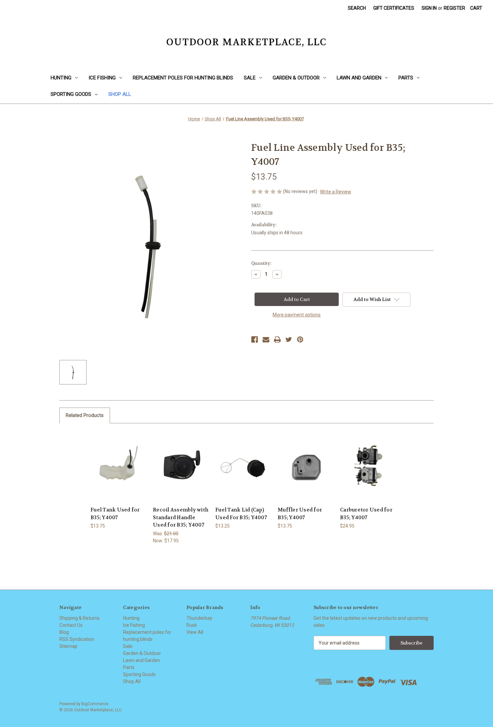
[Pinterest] (300, 339)
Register (454, 8)
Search (357, 8)
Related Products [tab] (85, 415)
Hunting (61, 78)
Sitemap (68, 646)
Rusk (191, 625)
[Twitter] (288, 339)
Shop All (119, 94)
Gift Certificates (393, 8)
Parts (405, 78)
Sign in (429, 8)
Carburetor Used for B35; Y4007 (366, 513)
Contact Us (71, 625)
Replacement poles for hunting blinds (183, 78)
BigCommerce (94, 704)
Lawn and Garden (359, 78)
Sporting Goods (71, 94)
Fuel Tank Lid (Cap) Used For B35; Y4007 (241, 513)
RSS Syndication (76, 639)
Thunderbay (199, 618)
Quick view (118, 460)
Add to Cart (118, 472)
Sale (250, 78)
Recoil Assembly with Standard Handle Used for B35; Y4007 (180, 517)
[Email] (266, 339)
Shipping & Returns (79, 618)
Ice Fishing (102, 78)
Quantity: (261, 263)
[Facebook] (254, 339)
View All (194, 632)
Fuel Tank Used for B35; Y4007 (115, 513)
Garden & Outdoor (296, 78)
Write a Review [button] (335, 191)
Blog (64, 632)
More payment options (297, 314)
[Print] (277, 339)
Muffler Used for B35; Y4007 (300, 513)
